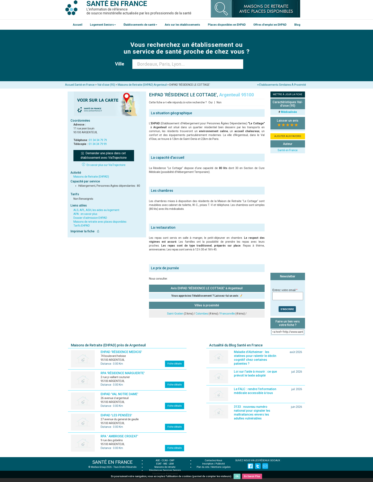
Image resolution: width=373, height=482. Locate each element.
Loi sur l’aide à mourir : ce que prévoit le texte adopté (255, 373)
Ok (237, 476)
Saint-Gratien (175, 313)
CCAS (165, 460)
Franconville (227, 313)
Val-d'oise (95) (106, 84)
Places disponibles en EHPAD (227, 24)
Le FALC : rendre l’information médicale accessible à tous (255, 391)
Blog (297, 24)
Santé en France (288, 150)
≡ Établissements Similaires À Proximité (281, 84)
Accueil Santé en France (80, 84)
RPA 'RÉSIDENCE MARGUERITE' (123, 373)
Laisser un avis (287, 120)
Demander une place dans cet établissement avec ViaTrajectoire (104, 155)
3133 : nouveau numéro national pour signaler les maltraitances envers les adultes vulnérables (252, 412)
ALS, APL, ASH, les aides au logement (96, 210)
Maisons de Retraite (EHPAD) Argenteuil (142, 84)
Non (219, 102)
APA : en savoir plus (85, 213)
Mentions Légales (221, 467)
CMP (171, 460)
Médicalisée (289, 111)
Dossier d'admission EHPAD (90, 217)
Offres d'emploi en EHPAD (270, 24)
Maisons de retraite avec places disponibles (99, 221)
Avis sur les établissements (182, 24)
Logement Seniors (102, 24)
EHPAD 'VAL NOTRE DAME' (119, 394)
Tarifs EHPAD (81, 225)
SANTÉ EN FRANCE (112, 462)
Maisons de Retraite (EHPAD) (91, 176)
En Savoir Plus (252, 476)
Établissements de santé (139, 24)
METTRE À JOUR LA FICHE (287, 94)
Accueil (77, 24)
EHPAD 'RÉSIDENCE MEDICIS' (121, 352)
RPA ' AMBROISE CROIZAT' (119, 436)
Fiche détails (174, 363)
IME (165, 463)
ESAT (159, 463)
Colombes (202, 313)
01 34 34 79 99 (98, 144)
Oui (210, 102)
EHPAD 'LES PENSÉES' (116, 415)
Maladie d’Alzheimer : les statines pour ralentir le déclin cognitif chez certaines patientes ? (255, 357)
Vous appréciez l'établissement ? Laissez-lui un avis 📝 (206, 295)
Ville (120, 64)
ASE (158, 460)
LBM (171, 463)
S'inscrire (287, 309)
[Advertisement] (287, 213)
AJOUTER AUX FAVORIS (287, 136)
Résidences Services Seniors (165, 470)
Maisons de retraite (164, 467)
